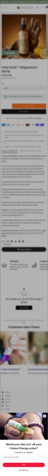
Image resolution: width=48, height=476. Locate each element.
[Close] (44, 416)
